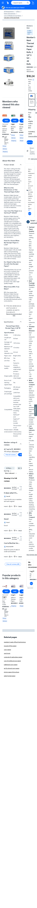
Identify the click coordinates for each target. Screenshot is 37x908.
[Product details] (20, 164)
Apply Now (29, 213)
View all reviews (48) (12, 564)
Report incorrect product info (14, 314)
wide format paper (9, 676)
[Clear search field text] (25, 3)
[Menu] (3, 2)
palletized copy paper (10, 664)
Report (20, 506)
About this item (8, 160)
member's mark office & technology (15, 642)
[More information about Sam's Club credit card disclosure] (29, 210)
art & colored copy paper (11, 668)
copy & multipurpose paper (12, 661)
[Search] (27, 2)
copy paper (7, 649)
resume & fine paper (10, 646)
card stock (7, 653)
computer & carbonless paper (13, 657)
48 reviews (15, 451)
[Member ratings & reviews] (20, 443)
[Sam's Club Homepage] (7, 2)
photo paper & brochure (11, 672)
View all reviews (11, 455)
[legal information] (33, 80)
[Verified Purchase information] (18, 488)
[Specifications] (20, 321)
